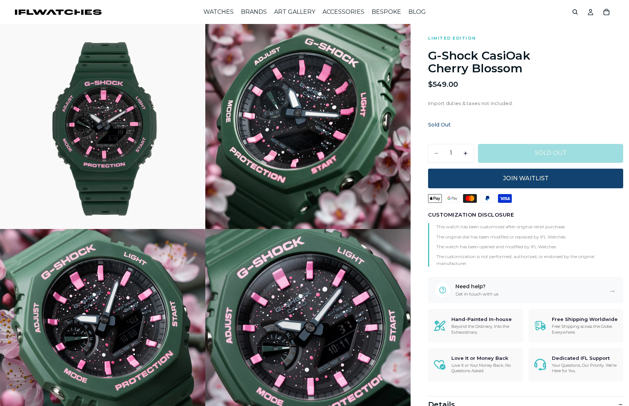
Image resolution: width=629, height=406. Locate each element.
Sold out (551, 152)
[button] (525, 290)
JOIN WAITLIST (526, 178)
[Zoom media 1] (102, 126)
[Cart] (606, 12)
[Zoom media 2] (308, 126)
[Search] (575, 12)
